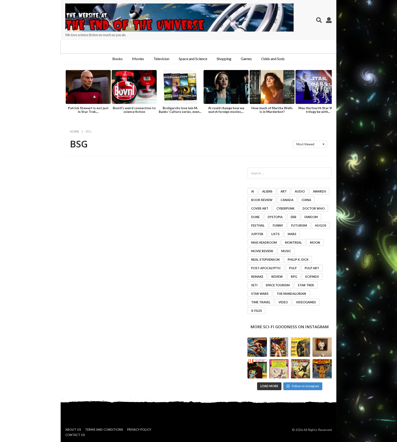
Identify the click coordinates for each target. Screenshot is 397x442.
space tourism (278, 285)
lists (275, 234)
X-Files (256, 311)
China (306, 200)
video (283, 302)
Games (246, 58)
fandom (311, 217)
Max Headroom (264, 242)
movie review (262, 251)
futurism (299, 225)
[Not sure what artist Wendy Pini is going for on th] (279, 368)
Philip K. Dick (298, 259)
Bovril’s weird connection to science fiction (134, 110)
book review (261, 200)
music (286, 251)
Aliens (267, 191)
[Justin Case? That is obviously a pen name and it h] (279, 347)
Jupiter (257, 234)
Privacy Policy (139, 429)
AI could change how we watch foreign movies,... (226, 110)
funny (278, 225)
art (284, 191)
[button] (319, 20)
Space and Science (193, 58)
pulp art (312, 268)
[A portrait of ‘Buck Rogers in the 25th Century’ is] (322, 347)
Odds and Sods (273, 58)
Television (161, 58)
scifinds (312, 276)
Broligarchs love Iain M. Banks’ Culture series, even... (180, 110)
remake (257, 276)
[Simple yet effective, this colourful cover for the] (322, 368)
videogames (306, 302)
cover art (259, 208)
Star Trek (306, 285)
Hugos (320, 225)
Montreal (293, 242)
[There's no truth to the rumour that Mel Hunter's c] (257, 368)
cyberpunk (285, 208)
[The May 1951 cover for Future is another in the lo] (300, 347)
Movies (138, 58)
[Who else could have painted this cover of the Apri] (300, 368)
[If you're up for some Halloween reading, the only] (257, 347)
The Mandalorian (291, 294)
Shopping (224, 58)
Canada (287, 200)
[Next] (328, 87)
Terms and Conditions (104, 429)
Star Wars (260, 294)
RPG (294, 276)
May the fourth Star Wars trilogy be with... (317, 110)
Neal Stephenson (265, 259)
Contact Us (75, 435)
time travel (260, 302)
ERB (293, 217)
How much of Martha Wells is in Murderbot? (272, 110)
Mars (292, 234)
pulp (293, 268)
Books (117, 58)
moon (315, 242)
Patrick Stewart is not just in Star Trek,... (88, 110)
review (277, 276)
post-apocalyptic (266, 268)
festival (258, 225)
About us (73, 429)
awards (319, 191)
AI (252, 191)
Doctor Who (314, 208)
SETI (254, 285)
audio (300, 191)
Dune (255, 217)
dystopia (275, 217)
